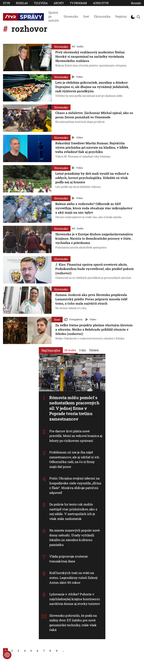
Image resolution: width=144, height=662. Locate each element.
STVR (6, 3)
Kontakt (136, 3)
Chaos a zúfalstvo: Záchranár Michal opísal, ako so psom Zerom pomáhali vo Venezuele (94, 115)
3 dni (82, 350)
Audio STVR (101, 3)
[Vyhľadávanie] (138, 16)
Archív (59, 3)
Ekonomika (102, 16)
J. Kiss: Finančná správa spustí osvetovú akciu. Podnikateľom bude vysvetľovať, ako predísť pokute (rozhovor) (94, 268)
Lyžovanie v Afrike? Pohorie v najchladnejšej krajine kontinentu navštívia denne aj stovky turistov (74, 599)
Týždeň (94, 350)
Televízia (41, 3)
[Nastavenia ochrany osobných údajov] (7, 655)
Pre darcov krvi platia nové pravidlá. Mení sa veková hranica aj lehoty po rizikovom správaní (75, 436)
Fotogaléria (75, 319)
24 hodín (70, 350)
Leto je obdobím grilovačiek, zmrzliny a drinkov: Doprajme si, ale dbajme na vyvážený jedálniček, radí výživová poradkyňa (92, 86)
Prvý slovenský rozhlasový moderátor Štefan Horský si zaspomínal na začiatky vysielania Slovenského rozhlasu (90, 56)
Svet (86, 16)
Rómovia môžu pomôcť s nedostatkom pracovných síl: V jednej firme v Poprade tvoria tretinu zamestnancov (74, 408)
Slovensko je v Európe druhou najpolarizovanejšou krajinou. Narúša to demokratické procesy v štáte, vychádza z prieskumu (94, 238)
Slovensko (71, 16)
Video (79, 76)
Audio (80, 46)
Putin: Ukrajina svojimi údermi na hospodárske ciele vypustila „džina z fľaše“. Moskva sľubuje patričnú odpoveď (75, 485)
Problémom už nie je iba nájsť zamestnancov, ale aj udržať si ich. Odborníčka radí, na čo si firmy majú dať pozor (74, 459)
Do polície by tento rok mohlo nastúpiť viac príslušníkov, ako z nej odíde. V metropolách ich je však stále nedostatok (73, 511)
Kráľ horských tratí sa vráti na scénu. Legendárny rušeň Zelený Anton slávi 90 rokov (73, 577)
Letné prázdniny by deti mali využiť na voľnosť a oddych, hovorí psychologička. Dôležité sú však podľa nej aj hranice (92, 177)
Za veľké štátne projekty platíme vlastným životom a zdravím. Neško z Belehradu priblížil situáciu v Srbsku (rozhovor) (94, 329)
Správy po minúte (53, 16)
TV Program (78, 3)
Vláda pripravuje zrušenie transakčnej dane (68, 558)
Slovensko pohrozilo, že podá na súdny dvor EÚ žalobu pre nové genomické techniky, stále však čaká (73, 622)
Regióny (121, 16)
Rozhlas (22, 3)
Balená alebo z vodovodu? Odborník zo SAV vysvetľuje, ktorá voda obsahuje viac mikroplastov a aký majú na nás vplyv (93, 208)
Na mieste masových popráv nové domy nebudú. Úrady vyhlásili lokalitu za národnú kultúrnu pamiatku (74, 537)
